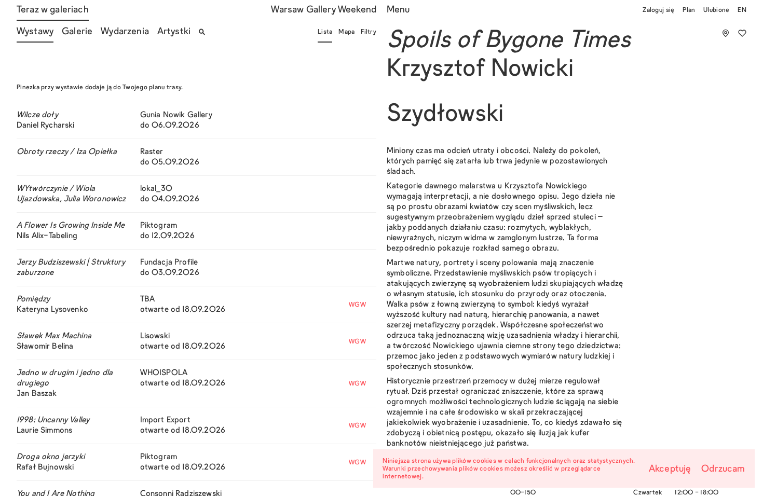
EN (742, 10)
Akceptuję (670, 469)
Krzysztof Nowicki (480, 69)
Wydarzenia (125, 31)
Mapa (346, 32)
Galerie (77, 31)
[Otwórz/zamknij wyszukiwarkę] (202, 32)
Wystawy (35, 31)
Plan (689, 10)
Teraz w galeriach (53, 10)
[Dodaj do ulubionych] (742, 33)
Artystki (173, 31)
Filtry (368, 32)
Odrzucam (723, 469)
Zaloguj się (658, 10)
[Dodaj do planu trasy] (725, 33)
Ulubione (716, 10)
